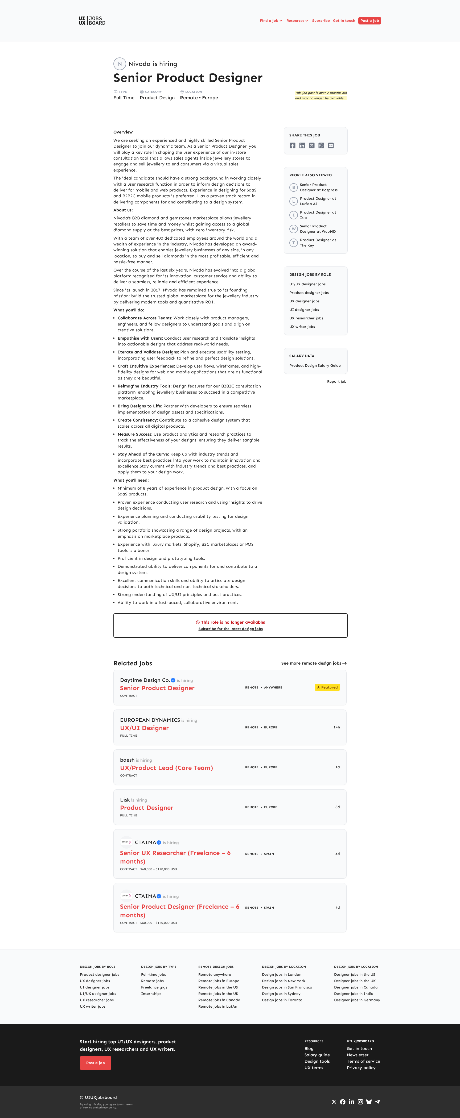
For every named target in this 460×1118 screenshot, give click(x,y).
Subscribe (321, 20)
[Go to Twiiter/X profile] (334, 1101)
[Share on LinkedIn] (302, 145)
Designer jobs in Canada (356, 987)
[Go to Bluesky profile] (369, 1101)
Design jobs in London (281, 974)
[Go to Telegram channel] (377, 1101)
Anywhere (273, 687)
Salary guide (317, 1054)
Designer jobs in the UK (355, 981)
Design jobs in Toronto (282, 1000)
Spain (269, 854)
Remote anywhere (214, 974)
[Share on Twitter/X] (312, 145)
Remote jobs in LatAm (218, 1006)
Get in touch (344, 20)
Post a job (369, 20)
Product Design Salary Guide (315, 365)
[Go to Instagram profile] (360, 1101)
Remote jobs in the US (218, 987)
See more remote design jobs (311, 663)
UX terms (314, 1067)
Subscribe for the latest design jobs (231, 629)
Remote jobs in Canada (219, 1000)
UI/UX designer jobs (307, 284)
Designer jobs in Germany (357, 1000)
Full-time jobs (153, 974)
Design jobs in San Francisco (287, 987)
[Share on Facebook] (292, 145)
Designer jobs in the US (354, 974)
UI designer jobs (304, 309)
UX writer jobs (302, 326)
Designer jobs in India (353, 993)
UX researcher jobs (306, 318)
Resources (295, 20)
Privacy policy (361, 1067)
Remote (189, 98)
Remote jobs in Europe (218, 981)
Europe (210, 98)
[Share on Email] (331, 145)
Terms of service (363, 1061)
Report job (337, 381)
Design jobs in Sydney (281, 993)
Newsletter (357, 1054)
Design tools (317, 1061)
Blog (309, 1048)
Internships (151, 993)
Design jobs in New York (283, 981)
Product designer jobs (309, 292)
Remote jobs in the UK (218, 993)
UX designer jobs (304, 301)
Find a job (269, 20)
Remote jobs (152, 981)
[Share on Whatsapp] (321, 145)
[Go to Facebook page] (343, 1102)
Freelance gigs (154, 987)
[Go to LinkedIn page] (352, 1102)
